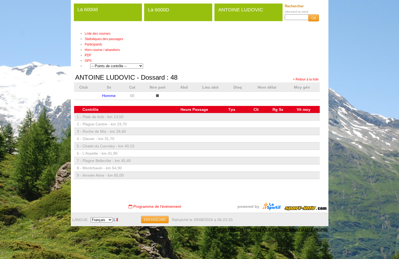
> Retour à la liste (306, 79)
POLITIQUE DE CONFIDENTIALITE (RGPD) (289, 230)
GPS (88, 61)
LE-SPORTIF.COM (227, 230)
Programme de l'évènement (156, 206)
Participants (93, 44)
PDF (88, 55)
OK (313, 18)
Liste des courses (97, 33)
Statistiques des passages (104, 39)
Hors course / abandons (102, 50)
